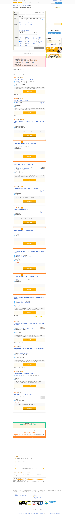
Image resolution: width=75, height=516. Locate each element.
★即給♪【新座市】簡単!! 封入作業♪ (21, 209)
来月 (28, 22)
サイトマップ (36, 498)
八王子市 (14, 482)
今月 (24, 22)
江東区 (32, 481)
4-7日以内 (30, 24)
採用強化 (34, 43)
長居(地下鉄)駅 (26, 168)
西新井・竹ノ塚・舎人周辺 (22, 302)
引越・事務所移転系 (22, 29)
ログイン (53, 2)
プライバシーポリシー (37, 496)
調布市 (21, 481)
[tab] (50, 24)
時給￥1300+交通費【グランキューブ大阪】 (23, 394)
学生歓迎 (27, 43)
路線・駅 (40, 12)
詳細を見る (29, 91)
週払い (21, 43)
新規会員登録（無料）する (54, 33)
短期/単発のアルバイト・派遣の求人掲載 (20, 495)
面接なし (21, 38)
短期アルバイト (30, 491)
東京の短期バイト (15, 71)
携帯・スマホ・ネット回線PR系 (37, 29)
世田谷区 (28, 481)
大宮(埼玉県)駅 (26, 353)
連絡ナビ (26, 2)
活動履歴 (29, 2)
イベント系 (17, 396)
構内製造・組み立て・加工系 (20, 279)
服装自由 (21, 40)
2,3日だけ (25, 24)
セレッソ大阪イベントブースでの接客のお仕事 (24, 164)
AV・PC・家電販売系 (22, 30)
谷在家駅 (28, 302)
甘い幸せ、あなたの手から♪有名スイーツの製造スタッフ (26, 276)
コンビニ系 (27, 30)
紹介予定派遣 (40, 41)
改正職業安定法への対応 (37, 497)
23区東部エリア (42, 490)
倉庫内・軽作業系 (19, 146)
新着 (20, 37)
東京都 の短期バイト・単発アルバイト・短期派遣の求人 (20, 490)
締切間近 (27, 37)
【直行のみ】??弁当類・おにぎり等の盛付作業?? (24, 79)
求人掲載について (55, 0)
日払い (33, 37)
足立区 (24, 481)
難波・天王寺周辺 (21, 168)
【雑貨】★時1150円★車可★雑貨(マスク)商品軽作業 (25, 143)
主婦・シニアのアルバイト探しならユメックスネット (52, 513)
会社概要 (16, 494)
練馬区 (35, 481)
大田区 (42, 481)
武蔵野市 (18, 481)
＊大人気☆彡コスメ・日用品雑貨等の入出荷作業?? (25, 373)
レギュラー (42, 2)
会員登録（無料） (58, 2)
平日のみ (40, 38)
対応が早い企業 (35, 38)
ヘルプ (35, 494)
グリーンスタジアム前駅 (29, 256)
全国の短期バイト (27, 71)
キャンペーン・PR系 (29, 29)
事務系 (17, 102)
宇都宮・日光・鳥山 (21, 256)
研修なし (27, 38)
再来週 (20, 22)
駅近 (39, 42)
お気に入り (37, 2)
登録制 (40, 37)
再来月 (32, 22)
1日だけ (21, 24)
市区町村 (43, 12)
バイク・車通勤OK (35, 40)
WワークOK (40, 40)
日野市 (14, 481)
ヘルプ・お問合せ (60, 0)
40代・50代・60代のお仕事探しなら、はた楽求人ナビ (36, 513)
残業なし (21, 41)
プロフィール (33, 2)
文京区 (38, 481)
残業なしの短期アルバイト (16, 491)
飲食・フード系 (32, 30)
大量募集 (27, 41)
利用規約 (35, 495)
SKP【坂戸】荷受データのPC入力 (21, 100)
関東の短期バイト (21, 71)
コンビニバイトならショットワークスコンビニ (21, 513)
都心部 (38, 490)
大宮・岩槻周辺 (20, 353)
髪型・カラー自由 (28, 40)
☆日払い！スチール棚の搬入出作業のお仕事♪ (23, 230)
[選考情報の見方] (54, 44)
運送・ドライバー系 (18, 301)
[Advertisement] (29, 418)
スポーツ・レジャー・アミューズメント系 (22, 167)
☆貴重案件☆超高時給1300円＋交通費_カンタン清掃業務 (26, 188)
